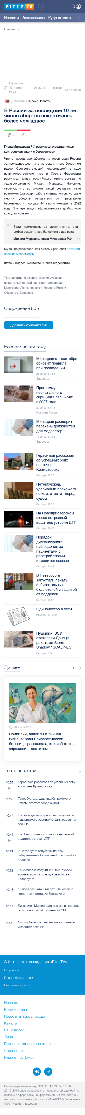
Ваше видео (14, 1030)
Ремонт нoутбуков (19, 1058)
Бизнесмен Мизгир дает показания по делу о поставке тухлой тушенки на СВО (48, 908)
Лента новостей (31, 288)
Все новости (78, 771)
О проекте (11, 970)
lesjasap (57, 88)
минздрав (30, 278)
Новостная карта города (24, 1017)
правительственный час (20, 283)
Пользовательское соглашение (30, 1044)
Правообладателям (18, 977)
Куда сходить (60, 18)
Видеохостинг (16, 1010)
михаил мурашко (50, 278)
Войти (78, 6)
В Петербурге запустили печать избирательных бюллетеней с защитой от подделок (47, 855)
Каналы (10, 1023)
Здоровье (26, 293)
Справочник (14, 1051)
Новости (11, 18)
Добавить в (30, 101)
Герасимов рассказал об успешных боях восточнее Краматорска (46, 784)
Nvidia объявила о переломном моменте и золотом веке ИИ (46, 924)
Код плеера (73, 90)
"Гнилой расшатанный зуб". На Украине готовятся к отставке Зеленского (45, 891)
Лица (8, 1037)
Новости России (55, 288)
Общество (11, 293)
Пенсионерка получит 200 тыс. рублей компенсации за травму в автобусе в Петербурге (45, 874)
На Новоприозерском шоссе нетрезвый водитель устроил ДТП (46, 836)
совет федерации (51, 283)
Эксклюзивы (33, 18)
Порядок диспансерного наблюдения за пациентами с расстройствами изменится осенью (47, 819)
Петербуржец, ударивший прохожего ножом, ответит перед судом (44, 801)
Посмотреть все (21, 313)
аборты (17, 278)
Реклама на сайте (17, 985)
